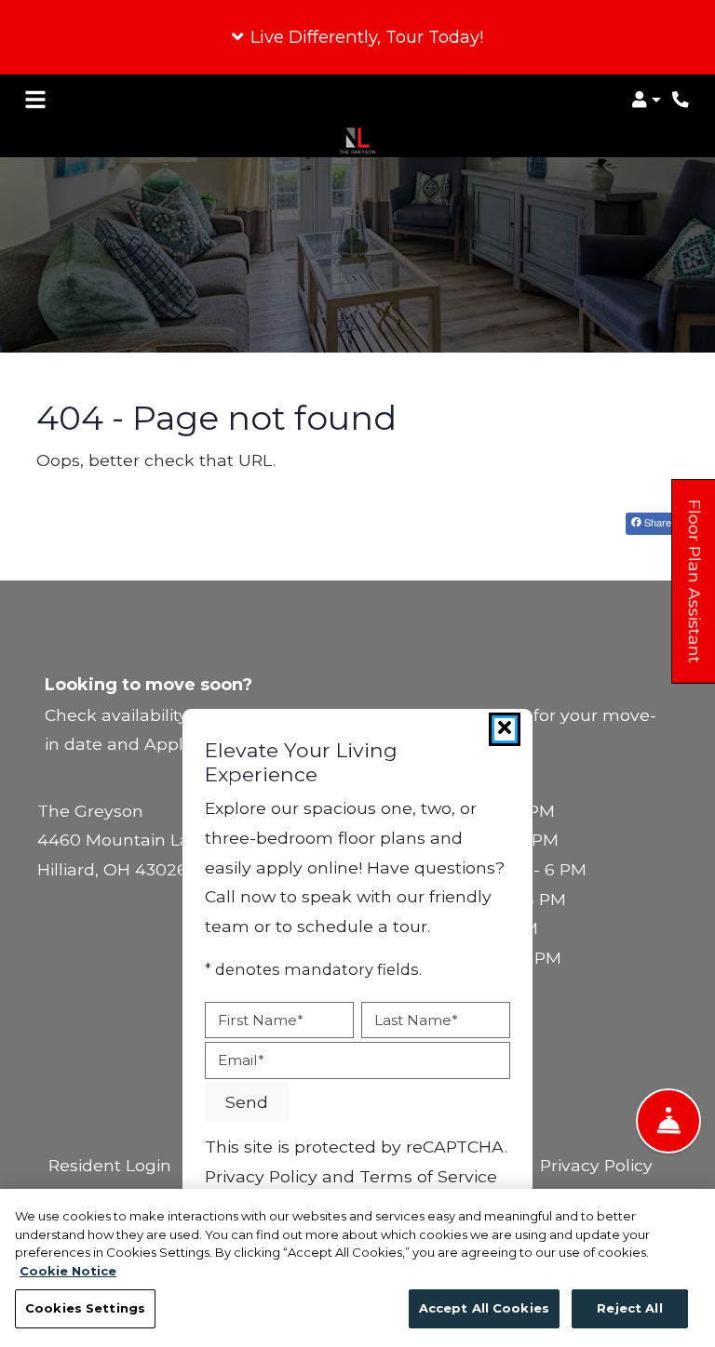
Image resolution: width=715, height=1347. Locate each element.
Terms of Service (428, 1176)
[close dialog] (504, 729)
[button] (357, 37)
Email (241, 1060)
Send (246, 1102)
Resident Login (109, 1164)
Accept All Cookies (484, 1307)
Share (656, 521)
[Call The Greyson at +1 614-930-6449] (681, 99)
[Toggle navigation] (35, 99)
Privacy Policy (596, 1164)
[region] (357, 1268)
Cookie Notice (68, 1270)
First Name (261, 1020)
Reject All (629, 1307)
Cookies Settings (85, 1307)
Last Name (416, 1020)
